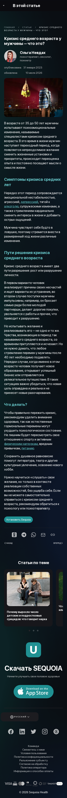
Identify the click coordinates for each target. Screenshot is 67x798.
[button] (24, 717)
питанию (27, 448)
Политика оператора (33, 767)
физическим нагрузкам (21, 444)
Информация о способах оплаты (33, 771)
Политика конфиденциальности (33, 756)
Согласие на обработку (33, 764)
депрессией (29, 202)
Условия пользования (34, 753)
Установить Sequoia (18, 519)
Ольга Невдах (33, 52)
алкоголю (11, 206)
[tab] (29, 630)
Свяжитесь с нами (33, 749)
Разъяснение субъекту (33, 760)
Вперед (57, 543)
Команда (33, 746)
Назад (9, 543)
